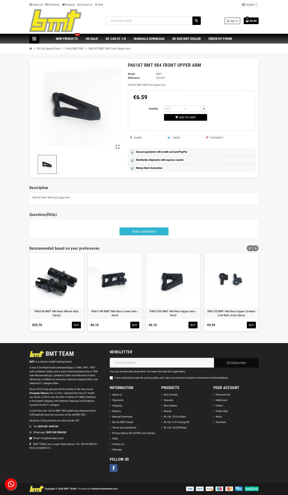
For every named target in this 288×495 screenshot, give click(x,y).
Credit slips (222, 411)
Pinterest (217, 137)
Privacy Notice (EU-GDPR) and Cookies (133, 433)
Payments (54, 4)
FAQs (115, 438)
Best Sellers (170, 405)
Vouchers (221, 422)
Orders (219, 405)
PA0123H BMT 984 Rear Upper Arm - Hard (173, 313)
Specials (168, 400)
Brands (168, 411)
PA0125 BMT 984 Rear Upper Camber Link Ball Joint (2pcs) (231, 313)
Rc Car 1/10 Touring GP (176, 422)
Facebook (114, 468)
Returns (116, 411)
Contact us (118, 444)
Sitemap (116, 449)
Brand (131, 73)
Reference (134, 77)
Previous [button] (250, 248)
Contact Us (86, 4)
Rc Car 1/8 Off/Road (175, 427)
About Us (37, 4)
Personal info (223, 394)
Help (99, 4)
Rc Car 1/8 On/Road (175, 416)
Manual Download (122, 416)
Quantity (153, 108)
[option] (56, 292)
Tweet (176, 137)
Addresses (221, 400)
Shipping (70, 4)
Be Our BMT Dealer (122, 422)
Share (137, 137)
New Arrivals (171, 394)
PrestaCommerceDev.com (104, 488)
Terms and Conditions (124, 427)
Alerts (219, 416)
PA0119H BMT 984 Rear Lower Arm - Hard (114, 313)
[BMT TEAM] (55, 20)
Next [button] (256, 248)
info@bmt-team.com (52, 438)
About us (117, 394)
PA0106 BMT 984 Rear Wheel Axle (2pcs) (57, 313)
